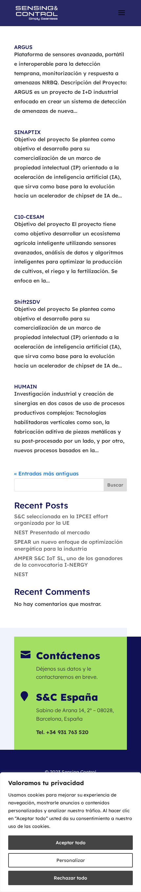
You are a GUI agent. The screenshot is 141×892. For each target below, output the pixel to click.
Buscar (115, 485)
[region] (70, 832)
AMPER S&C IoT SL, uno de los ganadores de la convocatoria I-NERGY (68, 561)
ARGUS (23, 47)
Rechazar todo (70, 878)
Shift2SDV (27, 302)
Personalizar (70, 860)
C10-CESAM (29, 217)
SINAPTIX (27, 132)
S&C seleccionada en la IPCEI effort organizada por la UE (61, 519)
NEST (21, 574)
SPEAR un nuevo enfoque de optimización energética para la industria (68, 545)
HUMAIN (25, 386)
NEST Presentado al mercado (52, 532)
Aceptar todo (71, 843)
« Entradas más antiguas (46, 473)
